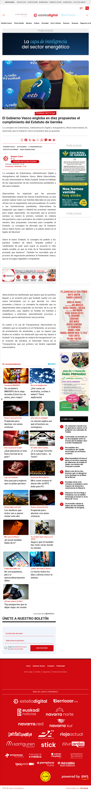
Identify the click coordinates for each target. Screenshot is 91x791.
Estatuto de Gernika (10, 149)
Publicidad (60, 666)
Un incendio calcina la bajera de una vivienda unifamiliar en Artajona (72, 506)
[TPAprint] (24, 764)
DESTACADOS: (10, 2)
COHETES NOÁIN (32, 2)
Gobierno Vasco (9, 147)
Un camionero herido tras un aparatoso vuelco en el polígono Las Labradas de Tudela (74, 429)
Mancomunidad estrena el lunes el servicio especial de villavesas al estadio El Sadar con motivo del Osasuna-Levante (74, 462)
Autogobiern (22, 147)
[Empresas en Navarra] (14, 755)
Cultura (36, 23)
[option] (45, 15)
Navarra (29, 23)
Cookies (37, 672)
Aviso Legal (28, 672)
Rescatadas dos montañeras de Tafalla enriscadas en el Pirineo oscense (73, 451)
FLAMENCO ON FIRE (55, 2)
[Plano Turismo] (76, 755)
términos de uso (20, 647)
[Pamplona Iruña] (45, 764)
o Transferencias (35, 147)
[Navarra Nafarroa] (66, 764)
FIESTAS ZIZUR (21, 2)
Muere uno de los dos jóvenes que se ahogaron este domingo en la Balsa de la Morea (74, 474)
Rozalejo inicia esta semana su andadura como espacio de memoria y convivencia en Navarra (74, 485)
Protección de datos (59, 672)
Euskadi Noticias (45, 113)
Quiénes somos (39, 666)
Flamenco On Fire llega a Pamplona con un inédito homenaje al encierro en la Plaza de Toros (74, 496)
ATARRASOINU (43, 2)
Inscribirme (42, 648)
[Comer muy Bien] (55, 755)
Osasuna (75, 23)
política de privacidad (16, 649)
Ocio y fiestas (56, 23)
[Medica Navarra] (35, 755)
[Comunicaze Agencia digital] (45, 682)
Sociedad (45, 23)
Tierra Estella (19, 23)
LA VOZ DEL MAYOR (79, 2)
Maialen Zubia (17, 156)
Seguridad (46, 672)
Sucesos (66, 23)
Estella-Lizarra (6, 23)
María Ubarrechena (27, 149)
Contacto (50, 666)
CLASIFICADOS (67, 2)
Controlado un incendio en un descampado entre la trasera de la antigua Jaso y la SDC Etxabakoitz (74, 440)
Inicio (28, 666)
